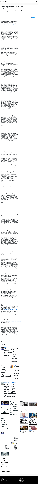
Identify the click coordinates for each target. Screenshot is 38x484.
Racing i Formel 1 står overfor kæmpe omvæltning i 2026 (16, 372)
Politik (30, 418)
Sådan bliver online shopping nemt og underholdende (3, 371)
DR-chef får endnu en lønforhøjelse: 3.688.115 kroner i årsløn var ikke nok (23, 433)
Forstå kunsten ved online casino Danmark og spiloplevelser (6, 390)
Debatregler (21, 478)
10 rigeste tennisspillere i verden (6, 352)
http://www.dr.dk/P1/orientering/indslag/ (14, 321)
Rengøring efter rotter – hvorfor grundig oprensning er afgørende (13, 354)
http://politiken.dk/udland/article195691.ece (10, 309)
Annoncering (21, 479)
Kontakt (2, 479)
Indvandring (31, 430)
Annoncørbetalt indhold (6, 383)
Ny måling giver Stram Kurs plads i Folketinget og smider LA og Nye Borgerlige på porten (33, 421)
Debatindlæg (22, 418)
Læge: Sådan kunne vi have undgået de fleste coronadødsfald (23, 421)
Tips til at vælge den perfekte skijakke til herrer (13, 390)
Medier (21, 430)
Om (2, 478)
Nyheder (5, 347)
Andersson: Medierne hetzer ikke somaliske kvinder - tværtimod (33, 408)
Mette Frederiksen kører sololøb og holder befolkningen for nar (24, 410)
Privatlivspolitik (21, 480)
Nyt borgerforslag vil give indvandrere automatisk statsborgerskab (32, 433)
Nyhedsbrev (21, 481)
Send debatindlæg (4, 480)
